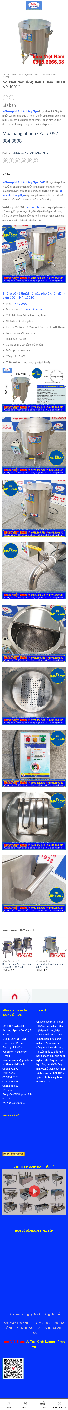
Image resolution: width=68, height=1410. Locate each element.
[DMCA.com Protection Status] (13, 1153)
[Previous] (2, 957)
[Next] (65, 957)
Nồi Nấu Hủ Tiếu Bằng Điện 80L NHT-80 (49, 965)
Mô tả (6, 174)
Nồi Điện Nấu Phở (29, 74)
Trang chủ (9, 74)
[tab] (34, 174)
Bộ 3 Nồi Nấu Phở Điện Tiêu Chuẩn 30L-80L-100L (16, 965)
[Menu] (4, 6)
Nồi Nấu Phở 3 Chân (39, 153)
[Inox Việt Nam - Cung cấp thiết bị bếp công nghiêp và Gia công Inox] (34, 6)
